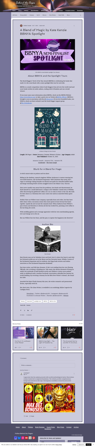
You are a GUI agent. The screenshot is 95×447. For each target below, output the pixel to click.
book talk (29, 301)
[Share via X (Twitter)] (24, 310)
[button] (80, 15)
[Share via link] (31, 310)
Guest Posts (51, 427)
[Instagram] (22, 437)
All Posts (15, 15)
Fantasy (32, 15)
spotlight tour (37, 301)
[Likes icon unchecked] (25, 416)
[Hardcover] (15, 437)
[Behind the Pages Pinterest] (33, 437)
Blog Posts (60, 427)
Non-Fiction (52, 15)
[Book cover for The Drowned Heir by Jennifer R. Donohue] (71, 333)
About (24, 427)
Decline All (81, 444)
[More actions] (74, 26)
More (68, 15)
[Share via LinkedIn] (28, 310)
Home (18, 427)
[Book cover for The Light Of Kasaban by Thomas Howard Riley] (47, 333)
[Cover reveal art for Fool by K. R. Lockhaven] (23, 333)
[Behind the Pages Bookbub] (26, 437)
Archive (76, 427)
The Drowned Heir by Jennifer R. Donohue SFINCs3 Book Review (70, 341)
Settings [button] (74, 444)
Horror (44, 15)
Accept (88, 444)
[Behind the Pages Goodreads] (30, 437)
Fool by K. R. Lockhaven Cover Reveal (22, 341)
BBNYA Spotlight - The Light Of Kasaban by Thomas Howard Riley (46, 341)
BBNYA (45, 301)
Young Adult (23, 15)
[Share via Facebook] (20, 310)
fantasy (23, 301)
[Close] (93, 444)
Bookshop (48, 429)
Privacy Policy (58, 444)
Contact (68, 427)
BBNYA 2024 (53, 301)
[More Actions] (74, 374)
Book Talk (61, 15)
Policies (30, 427)
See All (80, 323)
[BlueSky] (19, 437)
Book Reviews (39, 427)
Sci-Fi (38, 15)
